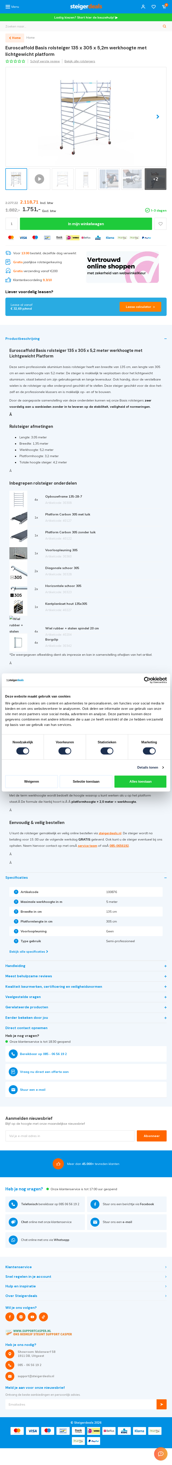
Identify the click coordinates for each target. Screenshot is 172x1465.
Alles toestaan (140, 781)
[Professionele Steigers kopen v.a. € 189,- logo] (86, 6)
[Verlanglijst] (153, 6)
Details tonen (147, 767)
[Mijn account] (143, 6)
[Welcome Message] (161, 1454)
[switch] (64, 751)
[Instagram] (21, 1316)
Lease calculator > (140, 307)
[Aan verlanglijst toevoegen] (160, 224)
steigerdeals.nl (110, 833)
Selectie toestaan (86, 781)
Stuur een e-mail (32, 1090)
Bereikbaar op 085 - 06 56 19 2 (43, 1054)
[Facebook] (9, 1316)
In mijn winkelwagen (86, 223)
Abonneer (152, 1136)
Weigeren (31, 781)
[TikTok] (43, 1316)
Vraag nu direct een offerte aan (44, 1072)
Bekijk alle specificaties (27, 952)
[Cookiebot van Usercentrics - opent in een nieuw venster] (147, 680)
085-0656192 (119, 846)
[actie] (123, 267)
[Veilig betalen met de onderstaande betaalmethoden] (11, 237)
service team (87, 846)
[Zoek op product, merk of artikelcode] (165, 26)
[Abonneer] (162, 1404)
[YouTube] (32, 1316)
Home (30, 37)
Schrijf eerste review (45, 61)
